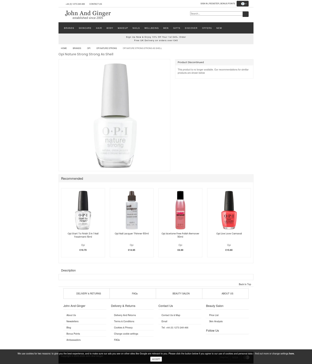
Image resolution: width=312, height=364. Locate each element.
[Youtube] (217, 338)
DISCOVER (191, 28)
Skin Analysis (216, 321)
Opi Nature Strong (106, 48)
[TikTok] (244, 338)
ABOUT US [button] (227, 293)
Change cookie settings (126, 333)
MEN (166, 28)
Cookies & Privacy (123, 327)
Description (68, 270)
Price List (214, 315)
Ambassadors (73, 339)
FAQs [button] (134, 293)
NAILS (136, 28)
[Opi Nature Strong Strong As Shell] (87, 14)
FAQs (117, 339)
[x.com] (224, 338)
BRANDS (69, 28)
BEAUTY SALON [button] (181, 293)
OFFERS (207, 28)
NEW (219, 28)
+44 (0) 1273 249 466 (75, 3)
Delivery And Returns (125, 315)
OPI (88, 48)
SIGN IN (204, 3)
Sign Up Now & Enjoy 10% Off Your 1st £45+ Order (156, 36)
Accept (156, 359)
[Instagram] (230, 338)
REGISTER (214, 3)
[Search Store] (246, 14)
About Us (71, 315)
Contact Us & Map (171, 315)
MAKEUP (123, 28)
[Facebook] (211, 338)
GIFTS (176, 28)
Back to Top (245, 284)
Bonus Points (228, 3)
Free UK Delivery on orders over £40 (156, 40)
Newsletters (72, 321)
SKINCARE (85, 28)
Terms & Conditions (124, 321)
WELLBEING (151, 28)
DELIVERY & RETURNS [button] (88, 293)
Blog (68, 327)
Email (164, 321)
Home (64, 48)
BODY (110, 28)
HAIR (99, 28)
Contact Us (95, 3)
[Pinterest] (237, 338)
